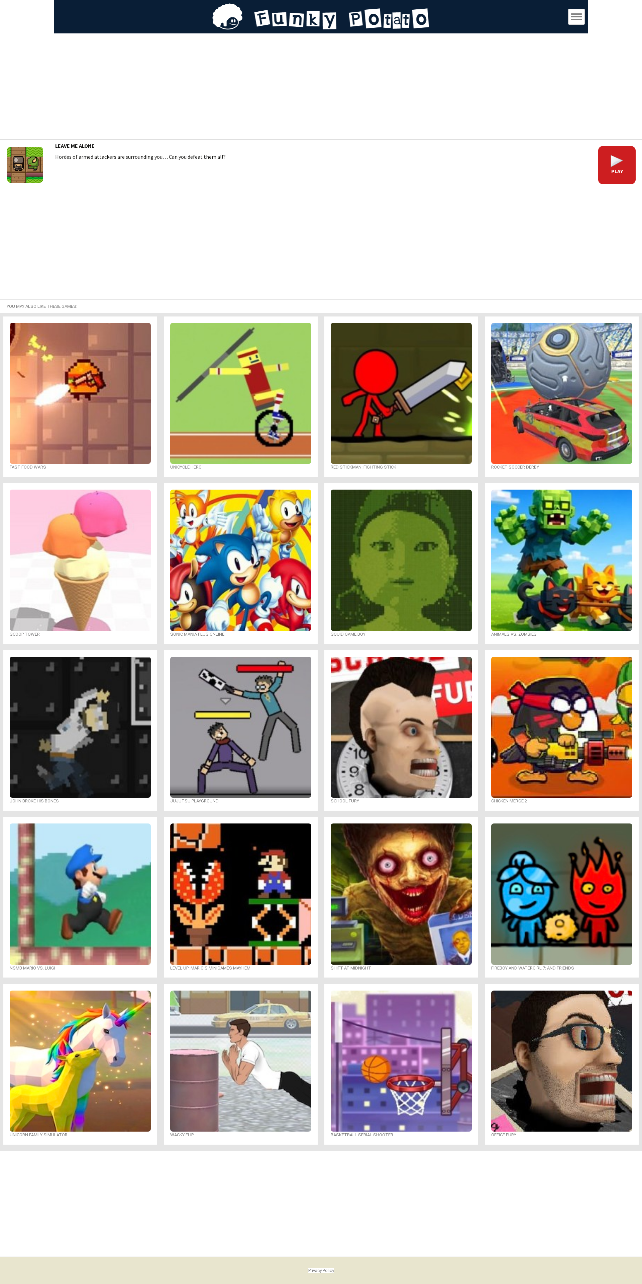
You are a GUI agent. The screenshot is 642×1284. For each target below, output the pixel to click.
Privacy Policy (321, 1270)
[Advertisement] (321, 87)
